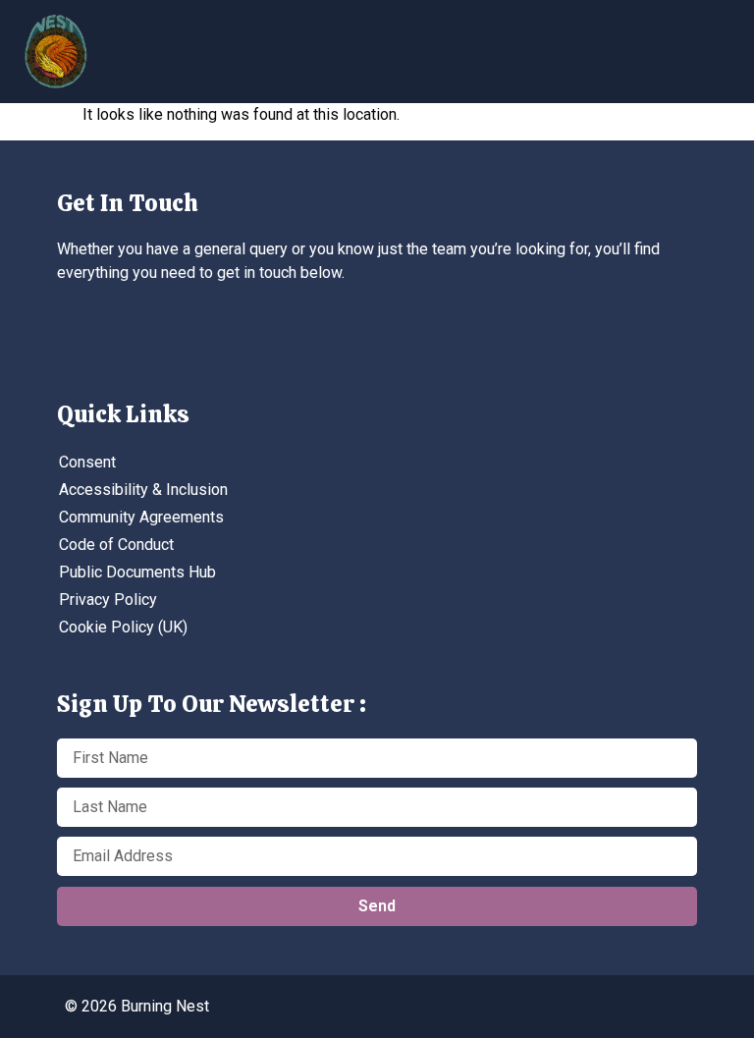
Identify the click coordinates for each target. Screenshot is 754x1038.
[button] (592, 44)
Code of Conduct (116, 544)
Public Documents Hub (137, 572)
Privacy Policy (108, 599)
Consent (87, 462)
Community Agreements (141, 517)
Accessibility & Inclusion (143, 489)
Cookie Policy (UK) (123, 627)
